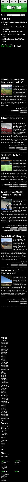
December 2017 (4, 347)
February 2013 (4, 411)
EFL (25, 147)
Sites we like (17, 464)
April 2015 (3, 392)
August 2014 (4, 404)
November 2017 (4, 349)
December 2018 (4, 342)
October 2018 (4, 345)
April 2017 (3, 359)
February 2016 (4, 379)
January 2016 (4, 381)
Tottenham (17, 230)
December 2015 (4, 382)
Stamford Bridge (9, 230)
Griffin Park (23, 110)
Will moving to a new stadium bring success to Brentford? (12, 81)
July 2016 (3, 372)
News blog (17, 462)
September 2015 (5, 386)
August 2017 (4, 353)
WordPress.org (4, 456)
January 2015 (4, 396)
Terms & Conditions (5, 474)
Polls (2, 441)
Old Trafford (3, 462)
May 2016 (3, 375)
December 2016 (4, 365)
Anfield (2, 463)
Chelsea (8, 227)
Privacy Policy (4, 476)
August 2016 (4, 371)
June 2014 (3, 407)
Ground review (18, 145)
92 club (2, 427)
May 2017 (3, 358)
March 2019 (4, 340)
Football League (14, 186)
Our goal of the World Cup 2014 (13, 236)
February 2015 (4, 395)
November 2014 (4, 399)
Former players (4, 430)
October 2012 (4, 417)
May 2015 (3, 391)
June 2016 (3, 373)
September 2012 (5, 418)
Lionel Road (23, 112)
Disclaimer (3, 477)
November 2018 (4, 343)
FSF (2, 431)
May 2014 (3, 408)
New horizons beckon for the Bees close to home (12, 271)
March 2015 (4, 394)
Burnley (16, 184)
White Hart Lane (4, 467)
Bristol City (19, 147)
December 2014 (4, 398)
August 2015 (4, 388)
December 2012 (4, 414)
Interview (15, 225)
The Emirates (3, 464)
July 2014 (3, 405)
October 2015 (4, 385)
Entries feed (4, 453)
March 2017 (4, 360)
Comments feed (4, 455)
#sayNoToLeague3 (5, 426)
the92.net (14, 7)
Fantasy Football (5, 428)
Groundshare (23, 227)
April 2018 (3, 346)
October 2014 (4, 401)
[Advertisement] (14, 62)
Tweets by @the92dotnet (6, 44)
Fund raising (4, 433)
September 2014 (5, 402)
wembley (24, 230)
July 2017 (3, 355)
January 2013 (4, 412)
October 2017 (4, 350)
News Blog (24, 108)
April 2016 (3, 376)
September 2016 (5, 369)
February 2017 (4, 362)
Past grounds (4, 440)
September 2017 (5, 352)
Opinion (25, 225)
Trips (2, 446)
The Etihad (3, 468)
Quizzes (3, 443)
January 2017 (4, 363)
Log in (2, 452)
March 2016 (4, 378)
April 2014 (3, 409)
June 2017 (3, 356)
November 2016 (4, 366)
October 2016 (4, 368)
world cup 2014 (22, 264)
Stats (15, 463)
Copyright (3, 475)
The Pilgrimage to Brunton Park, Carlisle (13, 31)
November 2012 (4, 415)
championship (23, 184)
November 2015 (4, 384)
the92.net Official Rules (5, 473)
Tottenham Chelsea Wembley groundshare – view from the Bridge (12, 195)
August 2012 (4, 420)
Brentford (12, 147)
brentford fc (15, 110)
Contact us (3, 478)
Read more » (7, 105)
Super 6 (3, 444)
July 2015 (3, 389)
